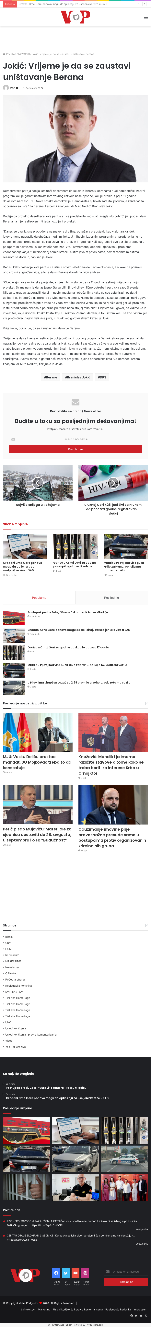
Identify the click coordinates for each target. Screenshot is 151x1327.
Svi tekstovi (28, 1309)
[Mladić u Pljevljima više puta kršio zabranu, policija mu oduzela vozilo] (126, 546)
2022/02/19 (142, 1229)
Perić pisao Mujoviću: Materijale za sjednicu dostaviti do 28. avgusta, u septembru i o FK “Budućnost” (37, 834)
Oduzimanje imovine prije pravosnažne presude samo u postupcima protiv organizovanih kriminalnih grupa (112, 837)
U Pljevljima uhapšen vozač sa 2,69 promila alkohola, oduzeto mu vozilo (79, 683)
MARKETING (13, 961)
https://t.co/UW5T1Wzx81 (22, 1239)
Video (8, 1040)
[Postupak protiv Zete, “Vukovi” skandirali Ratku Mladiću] (14, 617)
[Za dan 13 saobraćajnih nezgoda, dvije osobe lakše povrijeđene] (124, 1159)
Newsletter (12, 967)
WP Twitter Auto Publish (60, 1324)
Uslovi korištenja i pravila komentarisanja (31, 1034)
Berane (51, 377)
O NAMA (10, 973)
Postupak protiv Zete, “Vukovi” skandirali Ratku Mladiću (68, 612)
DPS (103, 377)
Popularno (39, 598)
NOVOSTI (24, 54)
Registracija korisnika (18, 985)
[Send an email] (17, 88)
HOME (9, 949)
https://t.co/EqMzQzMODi (47, 1225)
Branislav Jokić (78, 377)
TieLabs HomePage (17, 997)
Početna (10, 54)
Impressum (12, 955)
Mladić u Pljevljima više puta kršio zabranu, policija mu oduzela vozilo (124, 566)
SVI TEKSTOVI (14, 991)
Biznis (9, 936)
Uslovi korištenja (15, 1028)
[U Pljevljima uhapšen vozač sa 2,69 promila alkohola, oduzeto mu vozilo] (14, 688)
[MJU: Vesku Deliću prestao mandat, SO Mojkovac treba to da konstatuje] (38, 732)
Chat (8, 942)
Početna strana (15, 979)
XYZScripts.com (95, 1324)
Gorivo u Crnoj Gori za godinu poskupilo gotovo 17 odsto (53, 4)
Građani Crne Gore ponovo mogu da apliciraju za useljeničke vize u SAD (22, 566)
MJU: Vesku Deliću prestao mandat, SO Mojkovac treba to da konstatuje (37, 762)
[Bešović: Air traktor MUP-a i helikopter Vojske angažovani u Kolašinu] (75, 1187)
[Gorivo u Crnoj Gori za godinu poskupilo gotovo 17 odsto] (75, 546)
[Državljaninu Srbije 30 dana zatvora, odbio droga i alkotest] (26, 1187)
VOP (12, 88)
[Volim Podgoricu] (75, 17)
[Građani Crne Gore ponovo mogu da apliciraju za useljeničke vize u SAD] (25, 546)
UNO (8, 1022)
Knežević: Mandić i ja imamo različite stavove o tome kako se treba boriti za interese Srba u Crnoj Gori (111, 765)
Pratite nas (11, 1210)
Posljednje (111, 598)
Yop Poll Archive (15, 1046)
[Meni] (146, 18)
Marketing (44, 1309)
